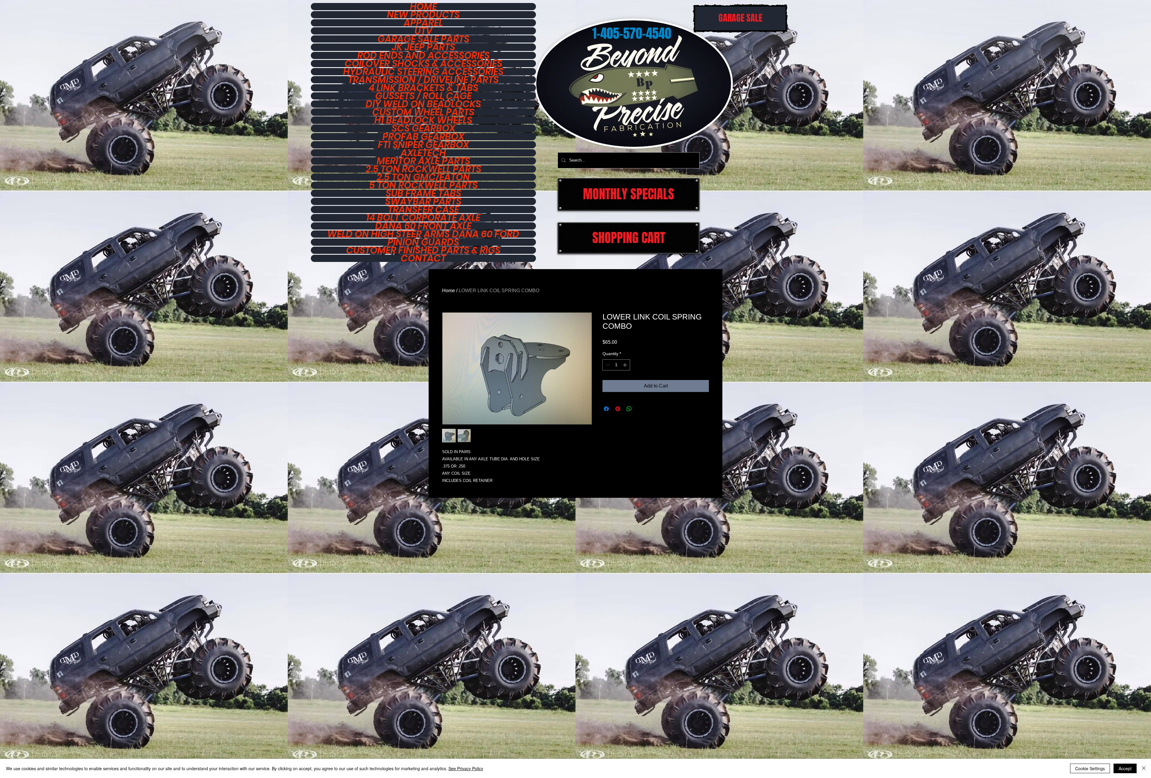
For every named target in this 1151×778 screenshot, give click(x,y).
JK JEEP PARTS (423, 47)
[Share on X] (640, 408)
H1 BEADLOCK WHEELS (423, 120)
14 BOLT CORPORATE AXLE (423, 217)
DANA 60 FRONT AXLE (423, 226)
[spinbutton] (616, 365)
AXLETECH (423, 152)
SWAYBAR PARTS (423, 201)
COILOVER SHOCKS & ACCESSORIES (423, 63)
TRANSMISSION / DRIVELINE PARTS (423, 79)
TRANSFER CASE (423, 209)
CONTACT (423, 258)
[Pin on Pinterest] (617, 408)
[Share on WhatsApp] (629, 408)
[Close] (1143, 768)
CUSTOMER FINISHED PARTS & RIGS (423, 250)
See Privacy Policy (465, 768)
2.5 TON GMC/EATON (423, 177)
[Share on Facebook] (606, 408)
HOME (423, 6)
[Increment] (625, 365)
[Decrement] (607, 365)
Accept (1125, 768)
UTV (424, 30)
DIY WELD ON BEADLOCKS (423, 104)
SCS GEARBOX (423, 128)
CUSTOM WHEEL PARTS (423, 112)
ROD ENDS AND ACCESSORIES (423, 55)
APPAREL (423, 22)
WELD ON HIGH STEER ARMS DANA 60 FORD (423, 234)
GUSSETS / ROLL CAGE (423, 95)
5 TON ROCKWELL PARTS (423, 185)
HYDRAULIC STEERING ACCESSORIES (423, 71)
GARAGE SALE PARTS (423, 39)
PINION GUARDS (423, 242)
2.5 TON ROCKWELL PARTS (423, 169)
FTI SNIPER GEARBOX (423, 144)
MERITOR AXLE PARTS (423, 161)
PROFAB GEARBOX (423, 136)
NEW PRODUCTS (423, 14)
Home (448, 290)
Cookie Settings (1090, 768)
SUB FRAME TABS (423, 193)
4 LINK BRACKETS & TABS (423, 87)
